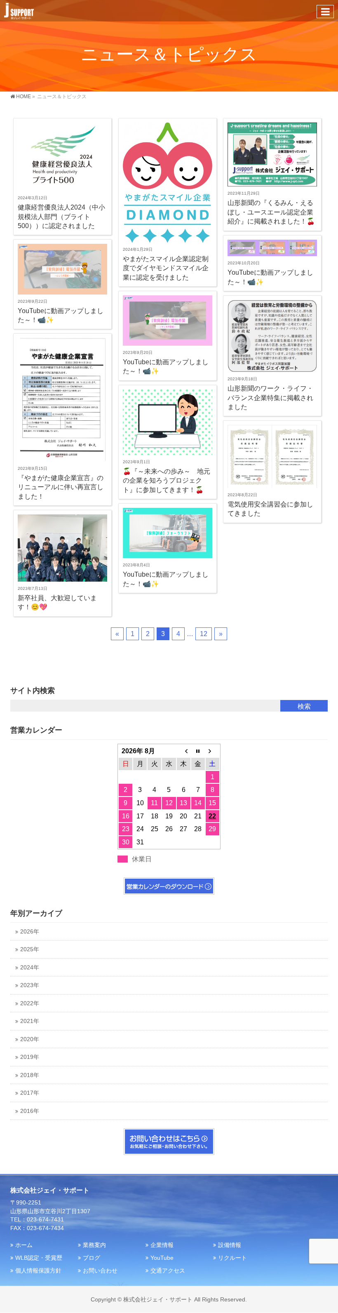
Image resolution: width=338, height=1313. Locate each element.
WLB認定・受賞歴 (38, 1257)
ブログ (91, 1257)
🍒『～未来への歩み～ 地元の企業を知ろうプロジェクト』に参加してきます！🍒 (166, 480)
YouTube (162, 1257)
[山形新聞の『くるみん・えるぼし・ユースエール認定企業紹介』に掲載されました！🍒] (272, 155)
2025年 (29, 949)
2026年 (29, 932)
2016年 (29, 1111)
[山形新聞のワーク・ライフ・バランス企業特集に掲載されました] (272, 336)
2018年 (29, 1075)
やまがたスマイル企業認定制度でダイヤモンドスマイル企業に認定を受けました (166, 268)
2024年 (29, 967)
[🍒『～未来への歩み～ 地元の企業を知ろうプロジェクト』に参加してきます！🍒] (167, 422)
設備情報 (229, 1245)
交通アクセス (167, 1270)
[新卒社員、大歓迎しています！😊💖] (62, 548)
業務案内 (94, 1245)
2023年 (29, 985)
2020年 (29, 1039)
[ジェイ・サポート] (19, 10)
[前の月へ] (183, 751)
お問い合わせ (100, 1270)
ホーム (24, 1245)
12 (203, 633)
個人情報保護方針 (38, 1270)
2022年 (29, 1003)
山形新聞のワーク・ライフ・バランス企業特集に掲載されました (270, 397)
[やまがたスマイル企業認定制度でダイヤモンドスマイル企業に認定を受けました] (167, 183)
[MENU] (325, 11)
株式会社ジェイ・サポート (157, 1299)
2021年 (29, 1021)
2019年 (29, 1057)
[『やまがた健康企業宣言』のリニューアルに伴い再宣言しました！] (62, 400)
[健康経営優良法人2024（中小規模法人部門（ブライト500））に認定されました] (62, 157)
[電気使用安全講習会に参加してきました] (272, 456)
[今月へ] (198, 751)
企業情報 (162, 1245)
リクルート (232, 1257)
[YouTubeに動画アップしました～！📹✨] (272, 248)
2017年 (29, 1093)
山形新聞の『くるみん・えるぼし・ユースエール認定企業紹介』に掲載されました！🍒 (271, 212)
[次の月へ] (212, 751)
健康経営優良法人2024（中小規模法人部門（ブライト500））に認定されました (61, 216)
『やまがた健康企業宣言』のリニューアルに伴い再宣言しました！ (60, 487)
